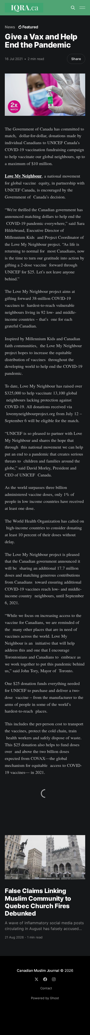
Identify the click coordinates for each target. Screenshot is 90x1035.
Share (76, 59)
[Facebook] (45, 979)
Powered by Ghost (45, 998)
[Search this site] (73, 8)
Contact (46, 988)
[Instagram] (54, 979)
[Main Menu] (82, 7)
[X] (36, 979)
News (10, 27)
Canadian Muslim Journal (38, 970)
